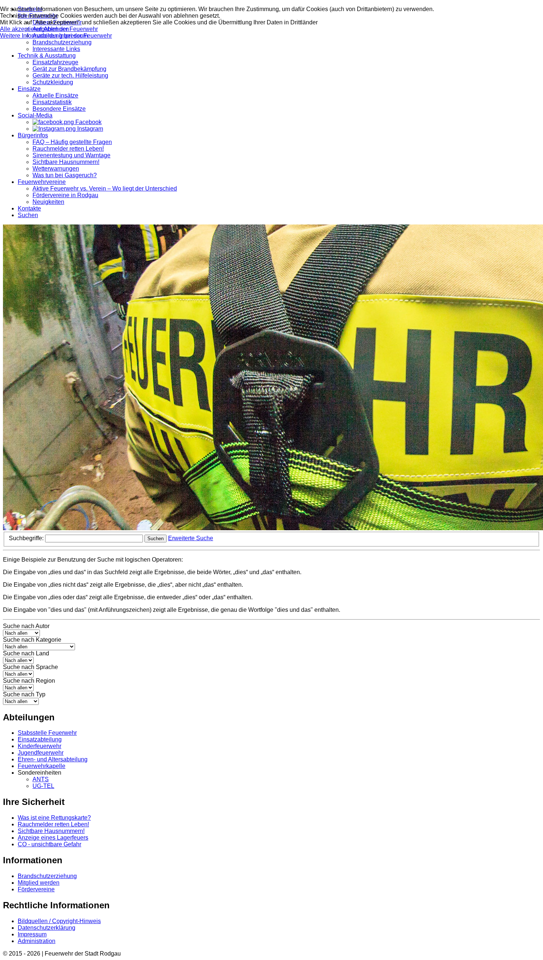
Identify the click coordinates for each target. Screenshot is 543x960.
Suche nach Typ (24, 694)
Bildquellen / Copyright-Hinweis (59, 921)
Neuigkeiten (48, 202)
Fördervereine (36, 889)
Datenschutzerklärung (46, 928)
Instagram (89, 129)
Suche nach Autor (26, 626)
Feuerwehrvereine (42, 182)
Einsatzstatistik (52, 102)
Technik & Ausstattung (47, 55)
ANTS (41, 779)
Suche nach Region (29, 681)
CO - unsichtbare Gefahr (49, 844)
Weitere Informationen (29, 35)
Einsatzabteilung (40, 739)
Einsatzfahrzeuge (55, 62)
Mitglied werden (38, 883)
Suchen (28, 215)
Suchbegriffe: (27, 538)
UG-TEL (43, 786)
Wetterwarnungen (56, 168)
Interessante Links (56, 49)
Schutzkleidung (53, 82)
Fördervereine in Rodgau (65, 195)
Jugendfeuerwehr (41, 753)
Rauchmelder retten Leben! (68, 148)
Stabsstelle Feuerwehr (47, 733)
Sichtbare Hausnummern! (66, 162)
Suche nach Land (26, 653)
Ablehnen (56, 29)
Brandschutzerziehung (62, 42)
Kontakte (29, 208)
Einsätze (29, 89)
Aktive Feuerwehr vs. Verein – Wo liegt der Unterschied (105, 188)
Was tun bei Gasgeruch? (65, 175)
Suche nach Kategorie (32, 640)
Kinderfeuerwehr (39, 746)
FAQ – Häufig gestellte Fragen (72, 142)
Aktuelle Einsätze (55, 95)
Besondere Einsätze (59, 109)
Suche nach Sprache (30, 667)
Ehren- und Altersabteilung (53, 759)
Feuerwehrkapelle (41, 766)
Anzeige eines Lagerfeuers (53, 837)
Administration (36, 941)
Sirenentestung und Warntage (71, 155)
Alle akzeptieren (22, 29)
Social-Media (35, 115)
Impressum (32, 934)
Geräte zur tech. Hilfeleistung (70, 75)
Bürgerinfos (33, 135)
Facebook (88, 122)
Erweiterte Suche (190, 538)
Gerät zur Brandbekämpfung (69, 69)
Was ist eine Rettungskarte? (54, 818)
